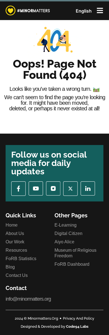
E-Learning (65, 225)
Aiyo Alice (64, 241)
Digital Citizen (68, 233)
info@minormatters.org (28, 299)
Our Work (15, 241)
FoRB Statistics (21, 258)
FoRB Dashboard (71, 264)
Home (12, 225)
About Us (15, 233)
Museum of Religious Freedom (75, 253)
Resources (16, 250)
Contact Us (17, 275)
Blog (10, 267)
